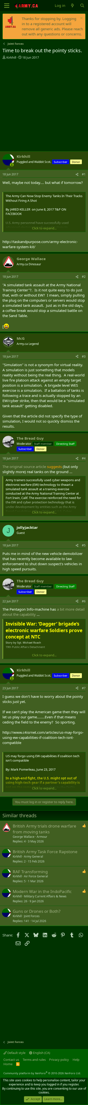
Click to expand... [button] (44, 228)
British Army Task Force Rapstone (45, 851)
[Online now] (12, 164)
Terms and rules (34, 1059)
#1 (84, 174)
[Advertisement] (44, 106)
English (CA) (41, 1053)
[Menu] (6, 6)
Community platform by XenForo (42, 1073)
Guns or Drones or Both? (36, 911)
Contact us (11, 1059)
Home (7, 1064)
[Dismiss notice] (81, 18)
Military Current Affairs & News (45, 896)
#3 (84, 356)
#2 (84, 277)
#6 (84, 601)
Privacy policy (59, 1059)
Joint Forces (32, 916)
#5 (84, 545)
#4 (84, 458)
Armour (42, 837)
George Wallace (23, 837)
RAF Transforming (30, 871)
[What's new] (72, 5)
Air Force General (36, 876)
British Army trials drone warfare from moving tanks (44, 829)
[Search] (82, 5)
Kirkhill (11, 57)
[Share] (77, 174)
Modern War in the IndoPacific (42, 891)
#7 (84, 688)
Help (76, 1059)
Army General (33, 856)
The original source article (24, 466)
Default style (16, 1053)
